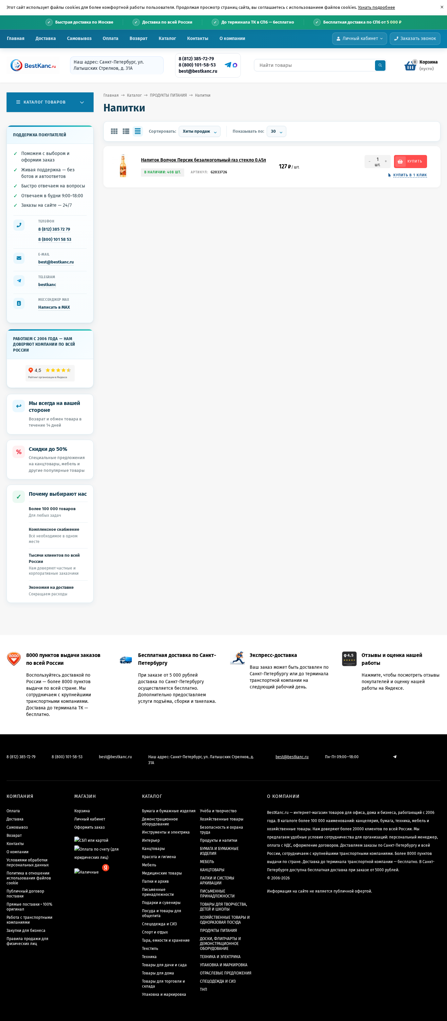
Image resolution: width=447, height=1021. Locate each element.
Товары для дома (158, 973)
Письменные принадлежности (158, 892)
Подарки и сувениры (161, 902)
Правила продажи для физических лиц (27, 941)
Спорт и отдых (155, 932)
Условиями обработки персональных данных (28, 862)
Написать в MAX (54, 307)
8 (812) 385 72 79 (54, 229)
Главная (16, 38)
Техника (149, 956)
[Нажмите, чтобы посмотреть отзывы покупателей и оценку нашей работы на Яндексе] (50, 373)
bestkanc (47, 284)
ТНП (203, 989)
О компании (232, 38)
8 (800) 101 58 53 (54, 239)
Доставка (46, 38)
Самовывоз (79, 38)
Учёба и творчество (218, 811)
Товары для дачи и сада (164, 965)
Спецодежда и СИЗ (159, 924)
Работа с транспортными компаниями (29, 920)
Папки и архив (155, 881)
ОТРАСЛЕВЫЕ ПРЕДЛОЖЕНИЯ (225, 973)
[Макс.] (235, 65)
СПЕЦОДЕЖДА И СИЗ (218, 981)
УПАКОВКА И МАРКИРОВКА (223, 965)
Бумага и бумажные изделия (169, 811)
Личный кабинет (89, 819)
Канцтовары (153, 848)
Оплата (110, 38)
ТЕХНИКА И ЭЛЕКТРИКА (220, 956)
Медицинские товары (162, 873)
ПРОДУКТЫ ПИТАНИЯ (168, 95)
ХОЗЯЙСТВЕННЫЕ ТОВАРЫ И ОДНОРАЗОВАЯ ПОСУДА (225, 920)
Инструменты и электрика (166, 832)
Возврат (139, 38)
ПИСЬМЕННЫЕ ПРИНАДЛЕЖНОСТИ (217, 893)
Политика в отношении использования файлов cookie (29, 878)
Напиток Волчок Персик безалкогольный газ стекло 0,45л (203, 160)
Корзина (82, 811)
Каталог (167, 38)
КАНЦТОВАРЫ (212, 870)
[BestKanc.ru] (31, 65)
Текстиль (150, 948)
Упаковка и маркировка (164, 994)
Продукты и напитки (218, 840)
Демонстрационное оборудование (160, 821)
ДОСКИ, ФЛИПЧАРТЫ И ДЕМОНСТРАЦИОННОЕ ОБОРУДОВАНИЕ (220, 943)
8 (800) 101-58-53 (197, 65)
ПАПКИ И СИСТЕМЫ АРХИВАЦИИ (217, 880)
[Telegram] (227, 64)
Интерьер (151, 840)
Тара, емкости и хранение (166, 940)
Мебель (149, 865)
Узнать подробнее (376, 7)
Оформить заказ (89, 827)
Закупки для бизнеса (26, 930)
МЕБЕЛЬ (207, 861)
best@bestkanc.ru (198, 71)
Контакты (197, 38)
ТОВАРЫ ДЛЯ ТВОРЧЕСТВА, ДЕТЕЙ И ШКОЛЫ (223, 907)
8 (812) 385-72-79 (196, 59)
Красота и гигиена (159, 857)
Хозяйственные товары (221, 819)
